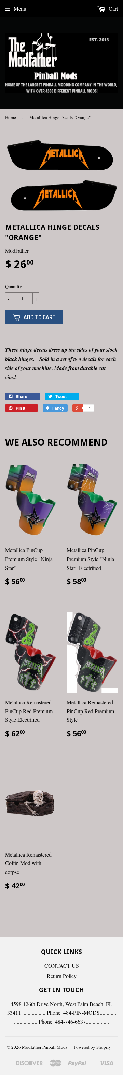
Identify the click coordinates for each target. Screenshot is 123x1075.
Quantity (13, 286)
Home (10, 117)
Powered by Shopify (92, 1047)
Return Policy (62, 975)
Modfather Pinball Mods (44, 1047)
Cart (112, 8)
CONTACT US (61, 965)
